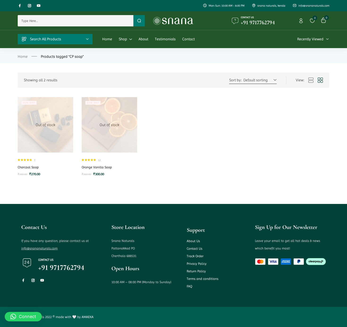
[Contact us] (235, 20)
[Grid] (320, 80)
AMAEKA (87, 317)
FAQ (189, 286)
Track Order (195, 256)
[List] (311, 80)
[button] (259, 80)
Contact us (247, 17)
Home (23, 56)
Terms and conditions (202, 279)
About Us (193, 241)
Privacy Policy (197, 263)
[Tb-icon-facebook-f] (20, 5)
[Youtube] (38, 5)
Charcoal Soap (28, 167)
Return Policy (196, 271)
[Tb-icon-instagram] (29, 5)
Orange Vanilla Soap (97, 167)
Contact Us (194, 248)
